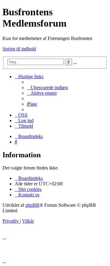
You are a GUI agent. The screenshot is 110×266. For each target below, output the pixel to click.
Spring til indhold (19, 48)
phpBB (32, 205)
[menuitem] (47, 87)
